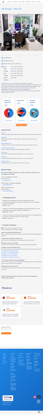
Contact (4, 360)
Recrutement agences (36, 365)
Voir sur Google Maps (6, 333)
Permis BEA (12, 357)
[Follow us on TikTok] (38, 396)
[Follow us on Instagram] (34, 396)
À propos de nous (36, 359)
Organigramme (36, 370)
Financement (5, 355)
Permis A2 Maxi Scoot (21, 358)
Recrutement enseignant (36, 362)
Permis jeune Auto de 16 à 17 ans (13, 380)
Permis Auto (12, 353)
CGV (35, 367)
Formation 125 (21, 360)
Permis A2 (20, 355)
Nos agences (5, 361)
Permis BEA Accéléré (12, 367)
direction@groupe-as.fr (8, 184)
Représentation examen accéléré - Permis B (13, 384)
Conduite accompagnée (12, 374)
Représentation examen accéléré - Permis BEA (13, 389)
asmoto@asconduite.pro (8, 190)
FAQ (3, 363)
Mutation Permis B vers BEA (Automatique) (13, 360)
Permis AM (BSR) (21, 364)
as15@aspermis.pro (8, 60)
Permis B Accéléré (12, 364)
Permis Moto (20, 353)
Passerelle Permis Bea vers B (13, 370)
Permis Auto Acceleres (28, 354)
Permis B (12, 355)
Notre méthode (37, 353)
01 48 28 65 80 (7, 58)
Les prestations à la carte (37, 356)
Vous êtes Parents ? (4, 358)
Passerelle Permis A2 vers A (21, 362)
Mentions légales (37, 369)
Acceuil (4, 353)
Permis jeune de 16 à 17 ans (13, 377)
